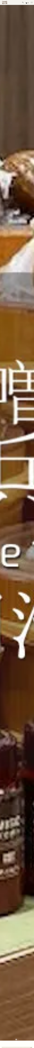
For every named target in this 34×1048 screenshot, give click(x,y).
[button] (16, 1039)
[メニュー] (31, 2)
